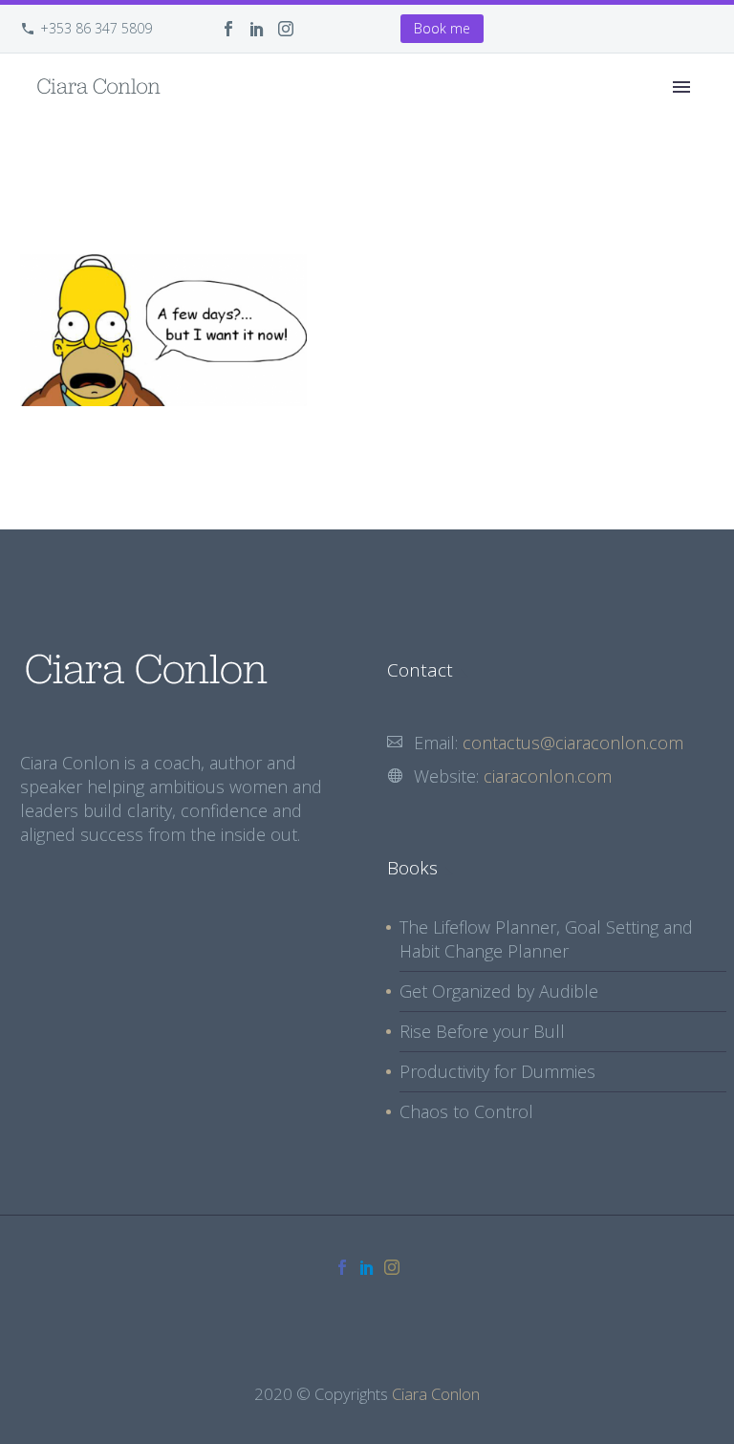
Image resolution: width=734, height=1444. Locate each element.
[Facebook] (228, 28)
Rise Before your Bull (482, 1031)
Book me (442, 28)
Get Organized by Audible (498, 991)
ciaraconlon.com (548, 776)
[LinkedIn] (257, 28)
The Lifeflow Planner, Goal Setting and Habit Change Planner (546, 939)
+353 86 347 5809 (96, 28)
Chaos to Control (466, 1111)
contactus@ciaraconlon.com (573, 742)
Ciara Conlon (436, 1394)
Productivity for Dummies (497, 1071)
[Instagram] (285, 28)
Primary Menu (681, 87)
